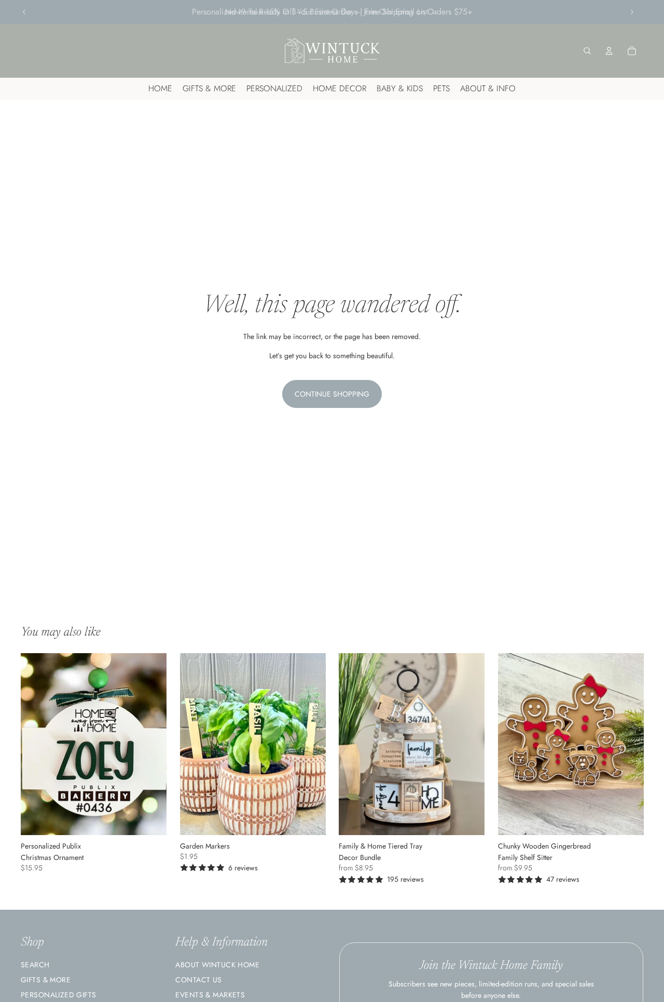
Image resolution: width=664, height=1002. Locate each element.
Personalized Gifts (58, 995)
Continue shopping (332, 394)
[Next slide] (631, 12)
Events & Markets (210, 995)
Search (35, 964)
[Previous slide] (24, 12)
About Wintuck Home (217, 964)
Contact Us (198, 980)
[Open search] (587, 50)
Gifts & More (46, 980)
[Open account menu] (609, 50)
